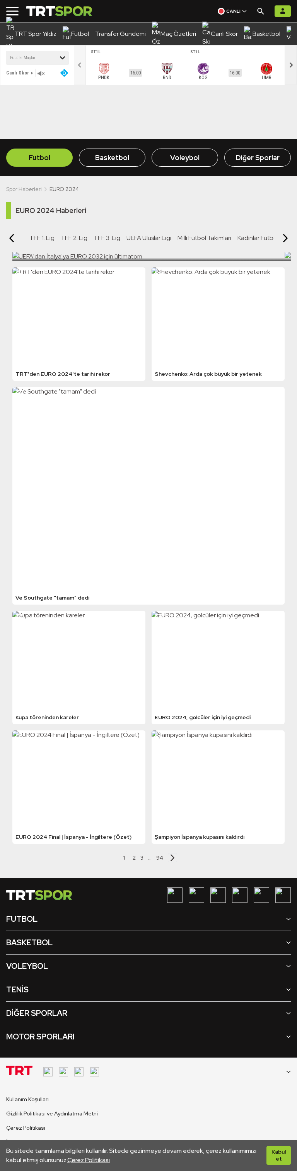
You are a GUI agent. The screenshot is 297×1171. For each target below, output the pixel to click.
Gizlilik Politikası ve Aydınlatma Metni (52, 1113)
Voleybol (185, 157)
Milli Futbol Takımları (204, 238)
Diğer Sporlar (258, 157)
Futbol (39, 157)
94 (159, 857)
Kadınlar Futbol (257, 238)
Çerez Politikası (88, 1160)
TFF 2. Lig (74, 238)
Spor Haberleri (24, 189)
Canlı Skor (17, 73)
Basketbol (112, 157)
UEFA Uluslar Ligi (148, 238)
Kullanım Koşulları (27, 1099)
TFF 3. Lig (107, 238)
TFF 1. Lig (42, 238)
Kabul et (278, 1155)
